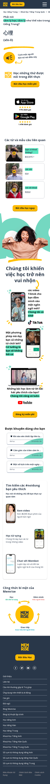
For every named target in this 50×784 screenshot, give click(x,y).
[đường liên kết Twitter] (22, 668)
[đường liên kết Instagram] (34, 668)
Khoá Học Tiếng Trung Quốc (33, 12)
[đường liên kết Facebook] (15, 668)
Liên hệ (6, 681)
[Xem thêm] (45, 4)
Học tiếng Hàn (9, 725)
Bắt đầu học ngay (25, 208)
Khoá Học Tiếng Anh (12, 736)
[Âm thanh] (9, 58)
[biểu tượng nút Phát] (14, 153)
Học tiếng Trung (10, 12)
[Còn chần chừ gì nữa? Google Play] (25, 116)
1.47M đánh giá (25, 124)
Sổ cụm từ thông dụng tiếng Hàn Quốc (20, 758)
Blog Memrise (9, 709)
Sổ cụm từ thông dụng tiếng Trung (19, 763)
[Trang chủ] (8, 75)
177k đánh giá (25, 110)
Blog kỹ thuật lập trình (13, 714)
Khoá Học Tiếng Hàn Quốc (15, 741)
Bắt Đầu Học (17, 4)
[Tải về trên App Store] (25, 101)
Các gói (6, 698)
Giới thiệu (7, 676)
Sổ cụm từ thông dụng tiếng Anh (18, 752)
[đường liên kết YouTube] (28, 668)
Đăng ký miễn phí (25, 414)
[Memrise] (5, 4)
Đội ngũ (6, 703)
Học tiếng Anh (9, 720)
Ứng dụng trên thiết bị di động (17, 692)
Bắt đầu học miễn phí (25, 83)
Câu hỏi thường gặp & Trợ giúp (17, 687)
